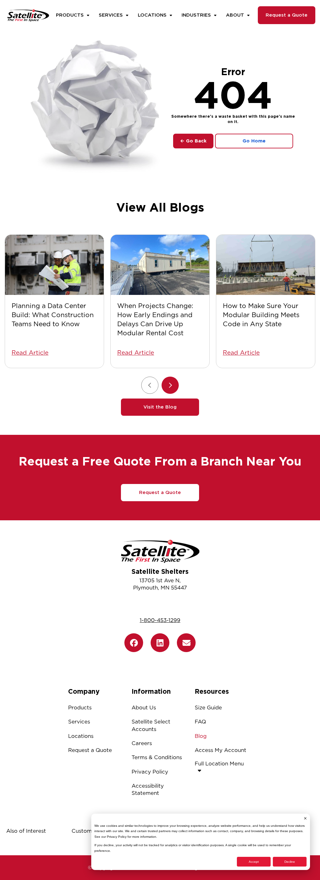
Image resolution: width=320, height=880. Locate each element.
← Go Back (193, 141)
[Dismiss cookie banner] (305, 818)
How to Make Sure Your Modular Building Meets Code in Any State (261, 315)
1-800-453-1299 (160, 620)
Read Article (30, 352)
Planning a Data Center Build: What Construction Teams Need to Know (53, 315)
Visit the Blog (160, 407)
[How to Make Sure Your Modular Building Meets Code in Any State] (265, 265)
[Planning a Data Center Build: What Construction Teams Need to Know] (54, 265)
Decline (289, 861)
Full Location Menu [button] (219, 763)
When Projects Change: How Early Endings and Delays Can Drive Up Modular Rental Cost (155, 319)
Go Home (254, 141)
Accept (254, 861)
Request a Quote (287, 15)
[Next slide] (170, 385)
